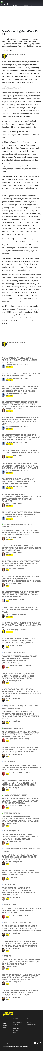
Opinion (21, 568)
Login (14, 1032)
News (26, 365)
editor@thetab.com (27, 1043)
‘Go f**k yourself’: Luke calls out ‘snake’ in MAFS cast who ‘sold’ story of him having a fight (21, 977)
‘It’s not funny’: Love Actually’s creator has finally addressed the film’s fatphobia (20, 801)
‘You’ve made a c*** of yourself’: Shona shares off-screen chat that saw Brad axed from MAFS (20, 943)
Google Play (24, 145)
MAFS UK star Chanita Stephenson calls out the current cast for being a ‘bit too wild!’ (21, 961)
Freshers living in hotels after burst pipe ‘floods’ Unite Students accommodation (21, 548)
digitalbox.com (9, 1043)
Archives (15, 1024)
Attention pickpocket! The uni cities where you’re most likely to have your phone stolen (21, 836)
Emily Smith (10, 681)
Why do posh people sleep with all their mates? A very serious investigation (21, 910)
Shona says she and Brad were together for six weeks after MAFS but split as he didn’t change (21, 928)
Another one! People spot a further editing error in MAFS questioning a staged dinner (19, 783)
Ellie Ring (10, 823)
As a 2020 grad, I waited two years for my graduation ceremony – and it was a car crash (21, 563)
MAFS (19, 698)
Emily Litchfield (12, 614)
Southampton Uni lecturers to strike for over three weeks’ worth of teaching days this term (21, 404)
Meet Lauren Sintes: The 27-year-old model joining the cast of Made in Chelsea (20, 857)
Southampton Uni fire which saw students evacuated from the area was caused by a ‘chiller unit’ (20, 420)
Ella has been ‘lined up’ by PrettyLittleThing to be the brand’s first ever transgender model (20, 715)
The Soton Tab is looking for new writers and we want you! (21, 374)
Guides (22, 54)
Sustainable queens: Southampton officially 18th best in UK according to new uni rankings (21, 497)
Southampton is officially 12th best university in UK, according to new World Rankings (20, 532)
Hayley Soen (11, 698)
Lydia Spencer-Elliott (14, 665)
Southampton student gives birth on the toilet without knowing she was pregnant (21, 594)
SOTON (9, 367)
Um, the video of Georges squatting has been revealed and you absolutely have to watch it (21, 818)
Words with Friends (30, 248)
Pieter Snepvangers (14, 365)
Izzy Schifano (11, 409)
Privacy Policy (17, 1022)
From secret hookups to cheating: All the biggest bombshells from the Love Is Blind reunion (18, 891)
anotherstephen (13, 645)
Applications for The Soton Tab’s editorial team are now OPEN (21, 513)
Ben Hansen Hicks (13, 54)
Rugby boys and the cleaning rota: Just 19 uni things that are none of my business (20, 872)
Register (15, 1030)
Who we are (30, 1021)
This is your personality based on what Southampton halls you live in (21, 625)
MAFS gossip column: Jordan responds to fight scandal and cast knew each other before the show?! (21, 692)
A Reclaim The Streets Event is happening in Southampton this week (20, 609)
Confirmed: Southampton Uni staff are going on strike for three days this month (19, 481)
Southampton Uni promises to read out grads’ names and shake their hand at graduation (21, 437)
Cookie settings (31, 1024)
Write (26, 5)
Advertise (16, 1021)
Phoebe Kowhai (12, 599)
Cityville (8, 251)
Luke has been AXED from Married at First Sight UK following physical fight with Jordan (21, 992)
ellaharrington (12, 630)
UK (7, 570)
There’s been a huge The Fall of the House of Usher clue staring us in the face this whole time (20, 749)
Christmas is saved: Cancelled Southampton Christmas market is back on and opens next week (20, 466)
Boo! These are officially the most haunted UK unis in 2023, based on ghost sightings (18, 676)
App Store (12, 145)
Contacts (29, 1022)
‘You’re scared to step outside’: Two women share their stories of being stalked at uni (21, 767)
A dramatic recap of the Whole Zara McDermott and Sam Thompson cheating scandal (19, 640)
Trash (27, 739)
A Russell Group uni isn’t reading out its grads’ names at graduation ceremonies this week (21, 579)
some (11, 290)
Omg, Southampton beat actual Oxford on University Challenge (20, 451)
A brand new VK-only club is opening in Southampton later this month (19, 360)
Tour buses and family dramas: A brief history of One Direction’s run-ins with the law (20, 734)
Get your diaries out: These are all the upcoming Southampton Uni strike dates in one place (20, 388)
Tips (32, 5)
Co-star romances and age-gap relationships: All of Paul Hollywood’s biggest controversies (19, 659)
